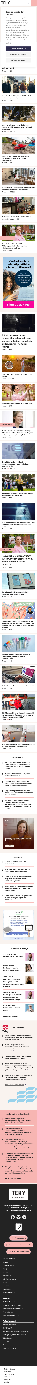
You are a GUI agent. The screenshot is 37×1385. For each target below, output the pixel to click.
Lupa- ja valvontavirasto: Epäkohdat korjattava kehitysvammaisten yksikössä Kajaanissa (18, 879)
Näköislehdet (7, 1328)
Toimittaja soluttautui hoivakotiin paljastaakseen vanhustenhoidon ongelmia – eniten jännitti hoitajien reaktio (18, 765)
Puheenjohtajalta (9, 1292)
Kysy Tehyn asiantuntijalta (12, 1305)
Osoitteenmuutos (9, 1345)
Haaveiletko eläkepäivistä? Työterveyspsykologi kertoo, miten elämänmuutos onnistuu (18, 1121)
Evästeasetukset (18, 60)
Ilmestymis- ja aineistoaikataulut (14, 1335)
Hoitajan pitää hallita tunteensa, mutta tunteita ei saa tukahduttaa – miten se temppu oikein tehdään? (18, 783)
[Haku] (28, 3)
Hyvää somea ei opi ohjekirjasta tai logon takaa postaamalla (18, 1057)
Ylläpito (6, 1382)
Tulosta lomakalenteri (10, 1315)
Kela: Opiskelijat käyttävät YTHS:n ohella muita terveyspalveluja (17, 870)
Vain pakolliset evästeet (18, 54)
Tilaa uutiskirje (20, 1238)
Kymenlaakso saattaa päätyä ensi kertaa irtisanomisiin (17, 775)
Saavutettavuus (9, 1374)
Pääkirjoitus (7, 1289)
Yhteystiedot (7, 1338)
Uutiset (5, 1262)
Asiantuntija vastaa (9, 1279)
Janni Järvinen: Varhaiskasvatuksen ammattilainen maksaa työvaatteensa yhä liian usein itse (19, 1037)
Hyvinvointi (7, 1276)
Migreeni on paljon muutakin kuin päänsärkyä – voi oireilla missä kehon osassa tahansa (19, 793)
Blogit (5, 1282)
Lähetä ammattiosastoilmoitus (20, 1245)
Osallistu (6, 1298)
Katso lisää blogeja (10, 1016)
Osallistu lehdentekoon (20, 1252)
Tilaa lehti (6, 1341)
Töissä (5, 1269)
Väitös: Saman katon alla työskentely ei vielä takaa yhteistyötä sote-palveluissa (18, 898)
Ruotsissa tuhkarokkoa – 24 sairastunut (15, 863)
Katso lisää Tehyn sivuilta (14, 1085)
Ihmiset (5, 1272)
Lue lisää (8, 43)
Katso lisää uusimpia (13, 1178)
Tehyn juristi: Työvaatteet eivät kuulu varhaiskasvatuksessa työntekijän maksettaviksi (19, 888)
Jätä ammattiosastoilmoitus (13, 1308)
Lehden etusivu (9, 1258)
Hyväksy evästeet (18, 49)
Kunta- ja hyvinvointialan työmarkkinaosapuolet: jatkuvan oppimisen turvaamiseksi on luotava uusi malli (18, 1048)
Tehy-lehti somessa (9, 1348)
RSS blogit (7, 1379)
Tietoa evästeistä (9, 1369)
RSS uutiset (8, 1377)
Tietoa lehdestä (9, 1321)
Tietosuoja (7, 1372)
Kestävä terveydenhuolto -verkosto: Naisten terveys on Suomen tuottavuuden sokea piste (18, 1077)
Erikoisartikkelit (8, 1266)
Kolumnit (6, 1286)
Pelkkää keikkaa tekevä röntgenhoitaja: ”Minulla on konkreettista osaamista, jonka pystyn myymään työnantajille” (19, 1131)
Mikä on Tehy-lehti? (9, 1325)
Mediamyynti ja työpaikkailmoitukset (16, 1331)
